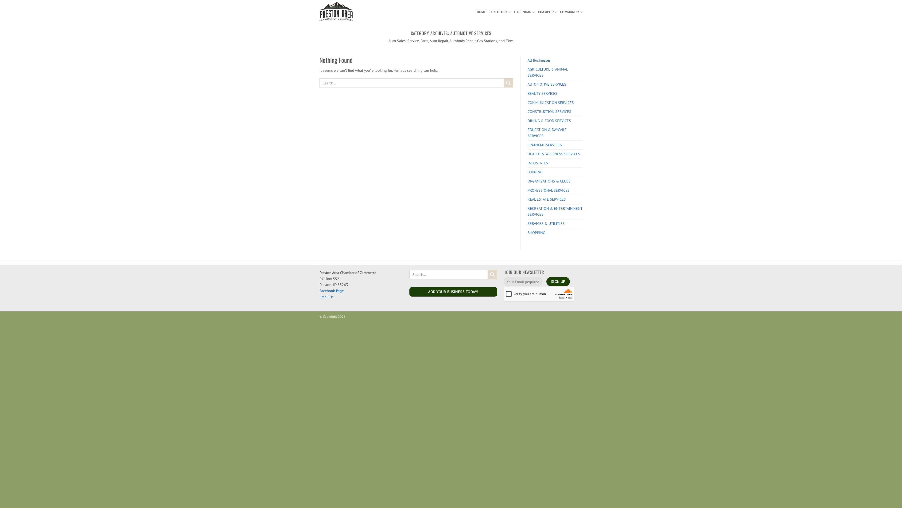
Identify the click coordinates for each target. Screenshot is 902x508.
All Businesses (539, 60)
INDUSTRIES (538, 163)
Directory (499, 12)
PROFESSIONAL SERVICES (549, 190)
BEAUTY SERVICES (542, 93)
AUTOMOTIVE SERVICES (547, 84)
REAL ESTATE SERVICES (547, 199)
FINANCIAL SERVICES (545, 145)
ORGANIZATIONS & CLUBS (549, 181)
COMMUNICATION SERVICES (551, 102)
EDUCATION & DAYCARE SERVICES (547, 132)
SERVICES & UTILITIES (546, 223)
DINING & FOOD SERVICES (549, 120)
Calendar (522, 12)
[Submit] (508, 82)
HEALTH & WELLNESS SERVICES (554, 153)
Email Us (326, 296)
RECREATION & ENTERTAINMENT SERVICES (555, 211)
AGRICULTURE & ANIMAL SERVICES (548, 72)
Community (569, 12)
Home (481, 12)
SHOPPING (536, 232)
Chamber (546, 12)
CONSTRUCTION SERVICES (549, 111)
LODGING (535, 172)
